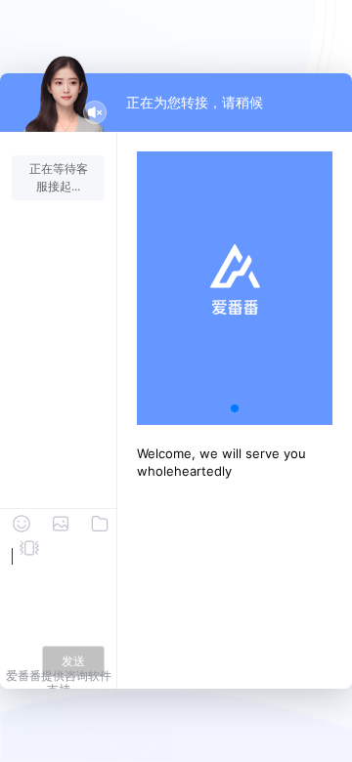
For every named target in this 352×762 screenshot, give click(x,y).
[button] (235, 408)
